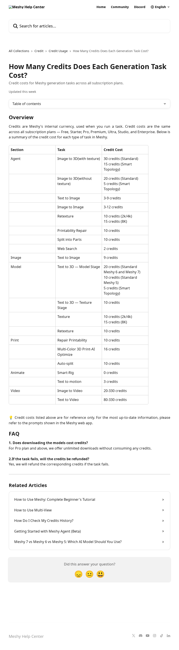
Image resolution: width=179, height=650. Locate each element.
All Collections (19, 51)
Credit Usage (58, 51)
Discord (139, 6)
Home (101, 6)
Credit (38, 51)
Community (120, 6)
